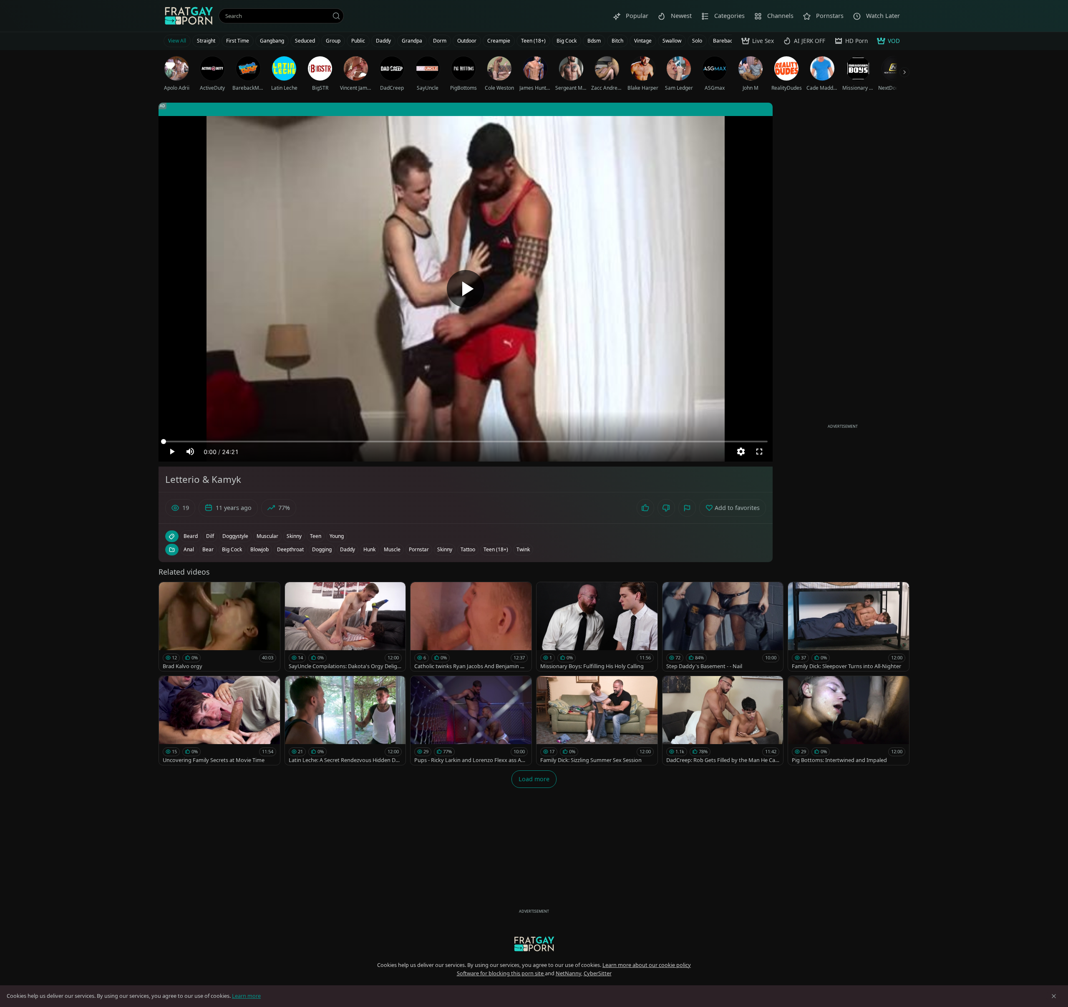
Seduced (305, 40)
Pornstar (419, 549)
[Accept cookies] (1053, 996)
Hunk (369, 549)
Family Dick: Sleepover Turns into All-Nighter (846, 666)
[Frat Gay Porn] (189, 16)
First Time (237, 40)
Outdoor (466, 40)
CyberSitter (598, 973)
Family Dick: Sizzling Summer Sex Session (591, 760)
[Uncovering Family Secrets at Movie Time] (219, 720)
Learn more (246, 995)
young (337, 536)
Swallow (671, 40)
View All (177, 40)
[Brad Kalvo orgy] (219, 626)
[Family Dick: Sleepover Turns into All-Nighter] (848, 626)
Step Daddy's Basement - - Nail (704, 666)
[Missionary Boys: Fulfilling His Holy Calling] (597, 626)
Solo (697, 40)
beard (191, 536)
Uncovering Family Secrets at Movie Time (213, 760)
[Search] (336, 16)
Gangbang (272, 40)
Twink (523, 549)
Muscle (392, 549)
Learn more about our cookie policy (646, 965)
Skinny (444, 549)
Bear (208, 549)
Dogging (322, 549)
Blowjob (259, 549)
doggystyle (235, 536)
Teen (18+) (533, 40)
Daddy (383, 40)
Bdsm (594, 40)
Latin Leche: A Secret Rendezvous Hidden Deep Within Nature (345, 760)
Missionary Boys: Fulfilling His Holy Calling (592, 666)
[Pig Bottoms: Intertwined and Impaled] (848, 720)
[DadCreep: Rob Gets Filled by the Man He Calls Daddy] (722, 720)
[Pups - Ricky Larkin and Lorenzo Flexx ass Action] (471, 720)
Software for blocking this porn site (501, 973)
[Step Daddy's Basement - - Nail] (722, 626)
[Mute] (190, 451)
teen (315, 536)
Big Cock (567, 40)
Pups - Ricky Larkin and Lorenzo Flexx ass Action (470, 760)
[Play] (465, 289)
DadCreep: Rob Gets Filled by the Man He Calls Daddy (722, 760)
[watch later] (169, 592)
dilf (210, 536)
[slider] (466, 442)
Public (358, 40)
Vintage (643, 40)
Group (333, 40)
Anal (189, 549)
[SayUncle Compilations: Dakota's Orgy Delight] (345, 626)
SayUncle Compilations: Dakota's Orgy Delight (344, 666)
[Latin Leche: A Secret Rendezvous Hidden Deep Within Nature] (345, 720)
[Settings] (741, 451)
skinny (294, 536)
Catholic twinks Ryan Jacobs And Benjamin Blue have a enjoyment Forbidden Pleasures (469, 666)
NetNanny (568, 973)
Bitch (617, 40)
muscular (267, 536)
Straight (206, 40)
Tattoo (468, 549)
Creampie (498, 40)
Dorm (439, 40)
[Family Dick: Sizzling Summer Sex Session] (597, 720)
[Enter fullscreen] (759, 451)
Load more (534, 779)
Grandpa (412, 40)
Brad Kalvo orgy (182, 666)
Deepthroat (290, 549)
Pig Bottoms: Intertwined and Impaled (839, 760)
